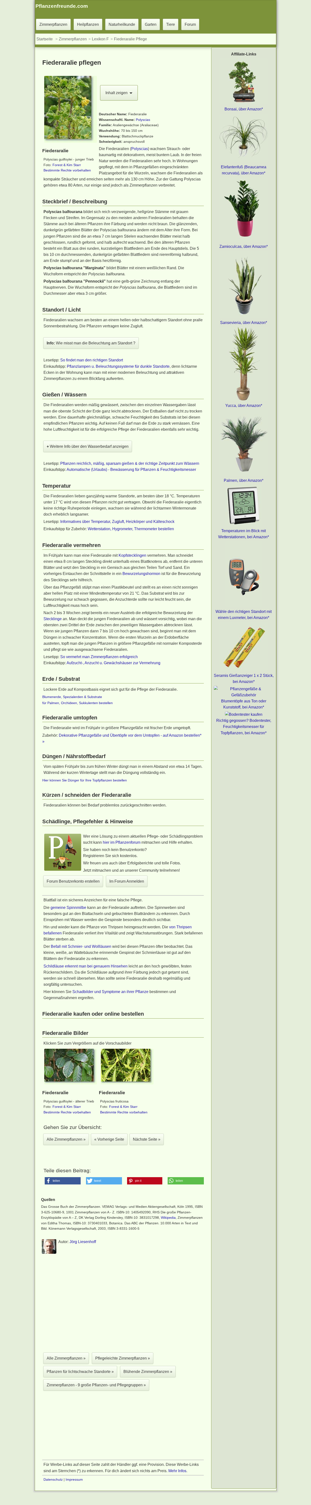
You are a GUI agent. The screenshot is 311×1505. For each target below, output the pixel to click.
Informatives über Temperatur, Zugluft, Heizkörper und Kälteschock (117, 522)
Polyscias (143, 120)
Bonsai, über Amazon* (244, 109)
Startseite (44, 39)
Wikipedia (168, 1217)
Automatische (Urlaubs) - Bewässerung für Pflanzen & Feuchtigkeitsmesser (131, 469)
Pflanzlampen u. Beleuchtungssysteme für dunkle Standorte (118, 366)
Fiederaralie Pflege (130, 39)
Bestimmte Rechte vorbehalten (67, 170)
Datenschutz (53, 1479)
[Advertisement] (123, 1304)
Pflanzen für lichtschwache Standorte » (80, 1372)
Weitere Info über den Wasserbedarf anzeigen (88, 446)
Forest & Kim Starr (66, 165)
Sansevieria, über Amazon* (243, 323)
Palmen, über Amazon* (243, 480)
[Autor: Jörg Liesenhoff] (49, 1253)
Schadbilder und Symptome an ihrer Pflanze (110, 992)
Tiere (170, 24)
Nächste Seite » (146, 1139)
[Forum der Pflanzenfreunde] (62, 870)
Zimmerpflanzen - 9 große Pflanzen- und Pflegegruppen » (96, 1385)
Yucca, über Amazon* (243, 405)
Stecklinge (52, 619)
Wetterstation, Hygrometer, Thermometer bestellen (131, 529)
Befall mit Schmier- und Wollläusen (81, 946)
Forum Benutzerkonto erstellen (73, 881)
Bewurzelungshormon (141, 574)
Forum (190, 24)
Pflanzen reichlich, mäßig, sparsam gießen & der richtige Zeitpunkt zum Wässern (129, 463)
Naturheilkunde (122, 24)
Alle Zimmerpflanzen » (66, 1139)
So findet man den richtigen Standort (91, 360)
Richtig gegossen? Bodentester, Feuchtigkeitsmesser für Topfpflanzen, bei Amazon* (243, 726)
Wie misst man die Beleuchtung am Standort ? (91, 343)
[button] (63, 1180)
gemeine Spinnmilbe (68, 907)
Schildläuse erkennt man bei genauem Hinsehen (85, 966)
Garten (150, 24)
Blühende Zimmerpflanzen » (147, 1372)
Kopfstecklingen (132, 555)
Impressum (74, 1479)
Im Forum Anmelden (126, 881)
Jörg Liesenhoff (82, 1242)
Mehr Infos (177, 1471)
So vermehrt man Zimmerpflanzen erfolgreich (99, 657)
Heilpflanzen (88, 24)
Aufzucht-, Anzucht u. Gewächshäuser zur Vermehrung (113, 663)
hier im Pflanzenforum (121, 842)
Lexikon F (100, 39)
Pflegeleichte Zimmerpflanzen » (122, 1358)
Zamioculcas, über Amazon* (243, 246)
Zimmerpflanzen (53, 24)
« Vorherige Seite (109, 1139)
